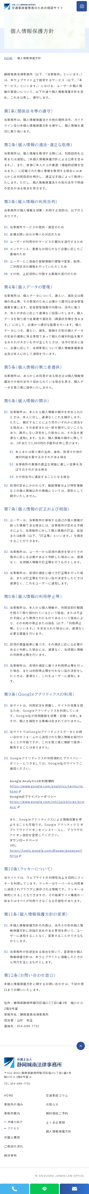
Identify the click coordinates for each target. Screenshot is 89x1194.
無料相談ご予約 (57, 1113)
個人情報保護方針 (58, 1131)
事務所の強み (13, 1104)
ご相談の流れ (13, 1146)
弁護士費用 (12, 1137)
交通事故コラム (57, 1095)
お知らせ (52, 1104)
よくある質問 (55, 1122)
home (8, 58)
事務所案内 (12, 1113)
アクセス (13, 1128)
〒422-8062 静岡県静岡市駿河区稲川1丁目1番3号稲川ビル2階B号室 (37, 1075)
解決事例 (10, 1155)
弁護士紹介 (15, 1122)
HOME (9, 1095)
